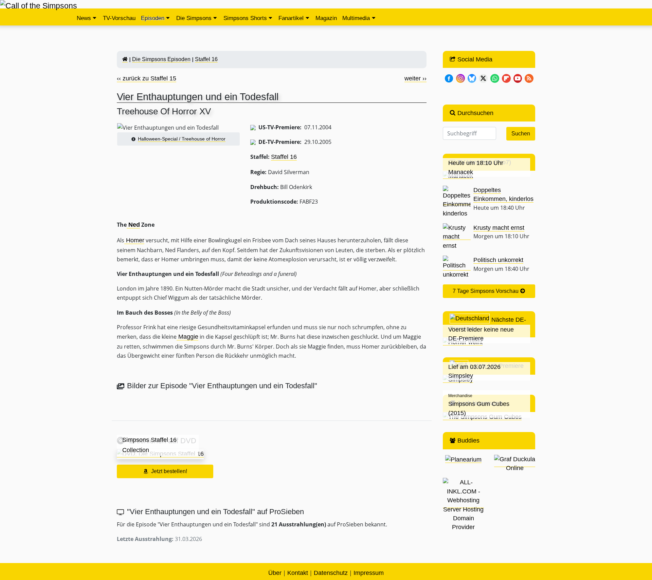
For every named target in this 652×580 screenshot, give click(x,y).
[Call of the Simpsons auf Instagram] (460, 77)
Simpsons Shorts (245, 18)
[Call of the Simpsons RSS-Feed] (529, 77)
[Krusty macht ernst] (457, 236)
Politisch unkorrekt (498, 260)
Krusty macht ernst (498, 227)
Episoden (152, 18)
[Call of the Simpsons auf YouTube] (517, 77)
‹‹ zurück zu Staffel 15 (146, 78)
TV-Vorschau (119, 18)
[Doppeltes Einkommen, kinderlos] (457, 201)
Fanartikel (291, 18)
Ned (133, 224)
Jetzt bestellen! (169, 471)
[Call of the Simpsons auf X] (483, 77)
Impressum (369, 572)
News (84, 18)
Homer (134, 240)
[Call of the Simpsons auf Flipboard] (506, 77)
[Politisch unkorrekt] (457, 266)
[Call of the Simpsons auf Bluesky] (472, 77)
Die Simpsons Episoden (161, 59)
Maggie (187, 336)
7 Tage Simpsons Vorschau (486, 291)
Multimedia (356, 18)
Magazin (326, 18)
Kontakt (297, 572)
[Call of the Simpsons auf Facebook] (449, 77)
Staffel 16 (206, 59)
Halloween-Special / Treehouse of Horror (181, 139)
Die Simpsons (194, 18)
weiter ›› (415, 78)
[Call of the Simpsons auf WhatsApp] (494, 77)
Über (275, 572)
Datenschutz (331, 572)
